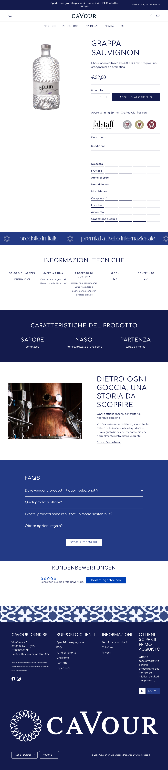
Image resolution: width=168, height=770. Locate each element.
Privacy (106, 652)
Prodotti (50, 26)
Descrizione (98, 137)
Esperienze (91, 26)
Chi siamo (62, 657)
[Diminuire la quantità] (94, 97)
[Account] (150, 15)
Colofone (107, 647)
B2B (122, 26)
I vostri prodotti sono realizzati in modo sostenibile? (68, 514)
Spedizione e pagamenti (71, 642)
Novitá (109, 26)
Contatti (61, 663)
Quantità (97, 90)
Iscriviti (153, 691)
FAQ (59, 647)
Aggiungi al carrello (136, 97)
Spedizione (98, 146)
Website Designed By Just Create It (132, 755)
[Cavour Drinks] (84, 15)
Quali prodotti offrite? (43, 502)
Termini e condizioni (114, 642)
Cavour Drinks (106, 755)
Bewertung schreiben (106, 580)
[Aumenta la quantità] (107, 97)
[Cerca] (10, 15)
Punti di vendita (66, 652)
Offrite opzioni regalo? (44, 526)
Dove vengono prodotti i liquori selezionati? (61, 490)
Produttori (70, 26)
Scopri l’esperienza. (109, 442)
